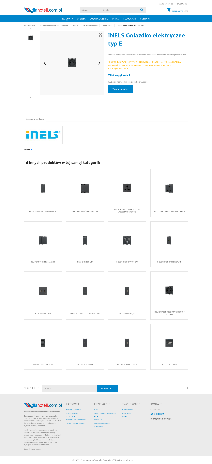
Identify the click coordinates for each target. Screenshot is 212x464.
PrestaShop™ (109, 460)
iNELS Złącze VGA (169, 364)
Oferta (81, 18)
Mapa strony (99, 426)
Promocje (98, 420)
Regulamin (129, 18)
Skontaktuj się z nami (102, 423)
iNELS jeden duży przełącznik (85, 211)
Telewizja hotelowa (73, 410)
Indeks (27, 149)
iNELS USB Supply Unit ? (127, 364)
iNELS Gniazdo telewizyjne (169, 262)
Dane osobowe (128, 410)
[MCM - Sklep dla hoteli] (43, 10)
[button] (181, 4)
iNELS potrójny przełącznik (42, 262)
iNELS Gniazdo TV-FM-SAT (127, 262)
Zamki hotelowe (72, 413)
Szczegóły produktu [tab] (35, 119)
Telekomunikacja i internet (76, 420)
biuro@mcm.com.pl (160, 418)
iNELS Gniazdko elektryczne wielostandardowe (127, 210)
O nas (115, 18)
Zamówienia (126, 413)
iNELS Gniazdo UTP (85, 262)
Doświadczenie (99, 18)
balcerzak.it (130, 460)
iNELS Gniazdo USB (127, 314)
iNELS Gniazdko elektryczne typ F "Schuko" (169, 313)
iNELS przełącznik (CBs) (42, 364)
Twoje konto (131, 404)
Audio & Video (71, 416)
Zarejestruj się (167, 4)
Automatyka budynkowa (75, 423)
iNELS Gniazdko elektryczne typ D (169, 211)
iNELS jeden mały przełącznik (42, 211)
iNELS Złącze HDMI (85, 364)
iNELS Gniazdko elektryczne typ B (85, 314)
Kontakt (145, 18)
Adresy (124, 416)
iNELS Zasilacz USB (43, 314)
